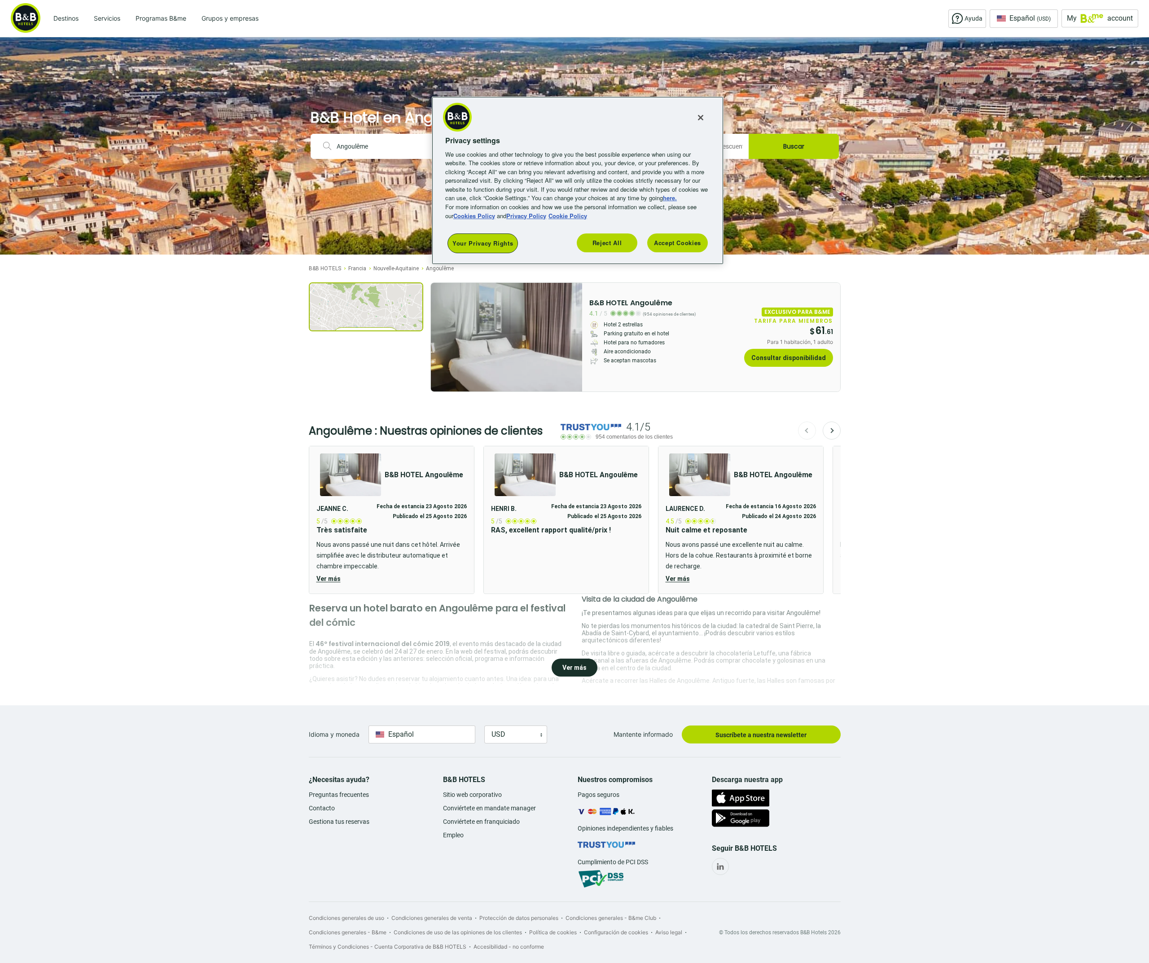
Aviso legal (668, 932)
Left (440, 337)
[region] (578, 181)
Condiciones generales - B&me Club (611, 918)
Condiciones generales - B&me (347, 932)
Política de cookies (553, 932)
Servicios (107, 18)
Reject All (607, 242)
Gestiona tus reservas (339, 821)
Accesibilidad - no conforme (509, 946)
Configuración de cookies (616, 932)
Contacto (322, 808)
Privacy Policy (526, 215)
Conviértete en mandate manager (489, 808)
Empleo (453, 835)
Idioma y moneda (334, 734)
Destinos (66, 18)
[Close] (700, 118)
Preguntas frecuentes (339, 794)
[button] (391, 520)
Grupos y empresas (230, 18)
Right (572, 337)
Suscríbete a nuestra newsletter (761, 735)
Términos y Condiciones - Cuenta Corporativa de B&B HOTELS (387, 946)
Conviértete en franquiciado (481, 821)
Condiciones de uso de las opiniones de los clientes (458, 932)
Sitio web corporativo (472, 794)
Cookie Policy (567, 215)
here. (670, 197)
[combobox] (386, 146)
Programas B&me (161, 18)
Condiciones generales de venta (431, 918)
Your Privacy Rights (482, 243)
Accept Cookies (677, 242)
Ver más (328, 578)
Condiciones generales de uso (346, 918)
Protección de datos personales (518, 918)
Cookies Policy (474, 215)
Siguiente (832, 431)
